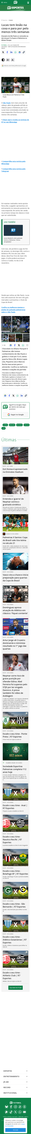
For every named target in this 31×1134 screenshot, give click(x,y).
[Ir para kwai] (20, 1107)
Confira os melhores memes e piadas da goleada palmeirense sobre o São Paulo (13, 309)
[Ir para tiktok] (11, 1112)
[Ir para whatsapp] (20, 1112)
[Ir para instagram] (15, 1107)
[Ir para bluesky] (6, 1107)
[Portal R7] (15, 2)
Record (6, 1087)
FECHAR (15, 1130)
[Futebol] (15, 8)
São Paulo (7, 103)
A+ (8, 59)
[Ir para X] (15, 1112)
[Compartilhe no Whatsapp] (15, 52)
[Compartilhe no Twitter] (3, 52)
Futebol (11, 20)
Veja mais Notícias (16, 987)
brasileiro (12, 425)
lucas (3, 428)
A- (13, 59)
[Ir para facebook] (11, 1107)
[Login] (28, 2)
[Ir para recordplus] (6, 1112)
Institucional (10, 1093)
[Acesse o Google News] (20, 52)
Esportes (7, 1071)
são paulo (19, 425)
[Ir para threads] (24, 1107)
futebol (5, 425)
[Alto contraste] (3, 60)
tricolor (26, 425)
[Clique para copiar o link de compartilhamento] (24, 52)
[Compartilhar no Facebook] (7, 52)
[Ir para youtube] (24, 1112)
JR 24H (6, 1082)
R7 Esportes (4, 20)
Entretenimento (11, 1076)
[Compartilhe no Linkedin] (11, 52)
